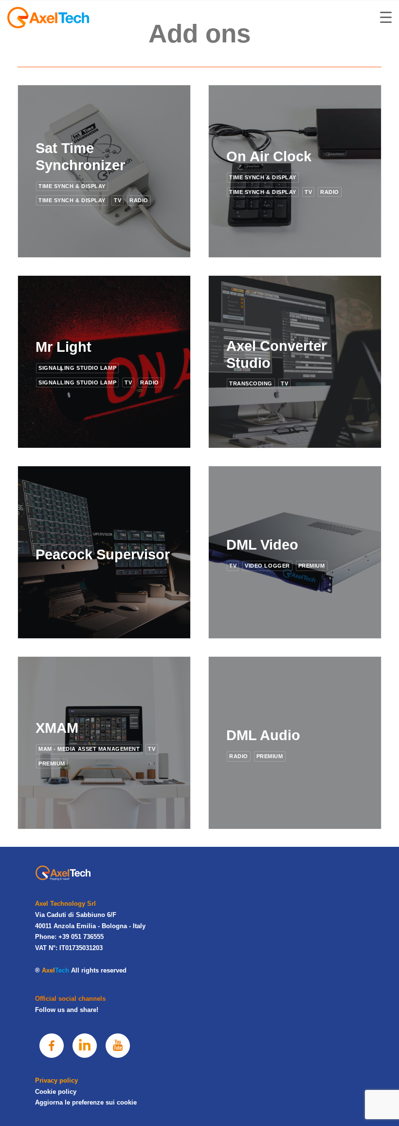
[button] (51, 1045)
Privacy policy (56, 1080)
